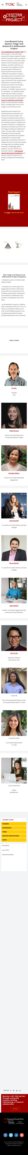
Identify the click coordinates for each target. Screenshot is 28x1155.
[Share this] (10, 1090)
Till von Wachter (14, 563)
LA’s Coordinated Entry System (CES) (12, 52)
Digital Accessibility (20, 1122)
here (8, 213)
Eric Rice (14, 388)
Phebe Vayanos (14, 431)
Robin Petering (14, 606)
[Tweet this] (13, 1090)
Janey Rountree (14, 521)
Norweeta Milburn (14, 473)
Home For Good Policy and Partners (12, 100)
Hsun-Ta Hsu (14, 653)
